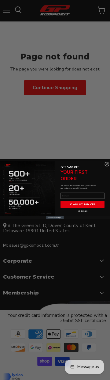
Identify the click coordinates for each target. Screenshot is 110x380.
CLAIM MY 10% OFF (82, 204)
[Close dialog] (107, 164)
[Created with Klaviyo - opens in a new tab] (55, 217)
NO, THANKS (82, 211)
